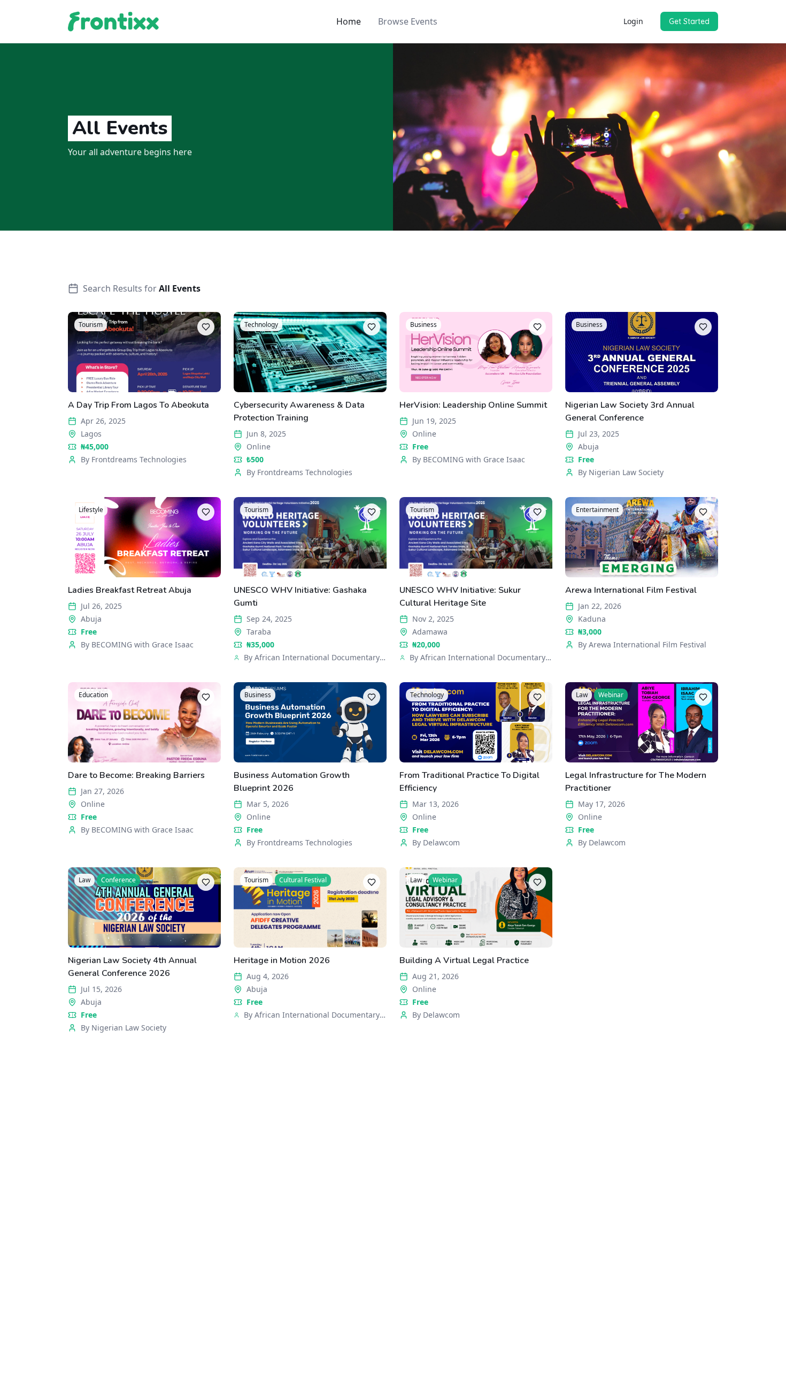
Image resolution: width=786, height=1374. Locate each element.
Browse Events (407, 21)
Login (633, 21)
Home (348, 21)
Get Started (689, 21)
